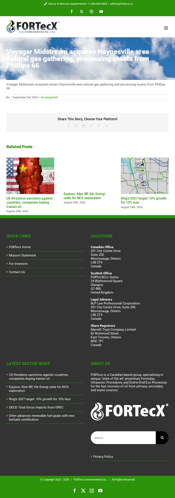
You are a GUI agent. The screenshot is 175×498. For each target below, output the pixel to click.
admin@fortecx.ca (121, 3)
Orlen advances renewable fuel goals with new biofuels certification (41, 417)
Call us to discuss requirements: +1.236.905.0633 (77, 3)
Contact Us (17, 272)
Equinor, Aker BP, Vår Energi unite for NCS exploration (84, 196)
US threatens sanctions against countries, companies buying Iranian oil (30, 176)
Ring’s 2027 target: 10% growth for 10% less (145, 176)
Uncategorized (49, 97)
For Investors (18, 264)
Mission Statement (22, 255)
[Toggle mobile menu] (166, 28)
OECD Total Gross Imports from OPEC (36, 407)
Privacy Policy (103, 457)
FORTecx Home (20, 247)
